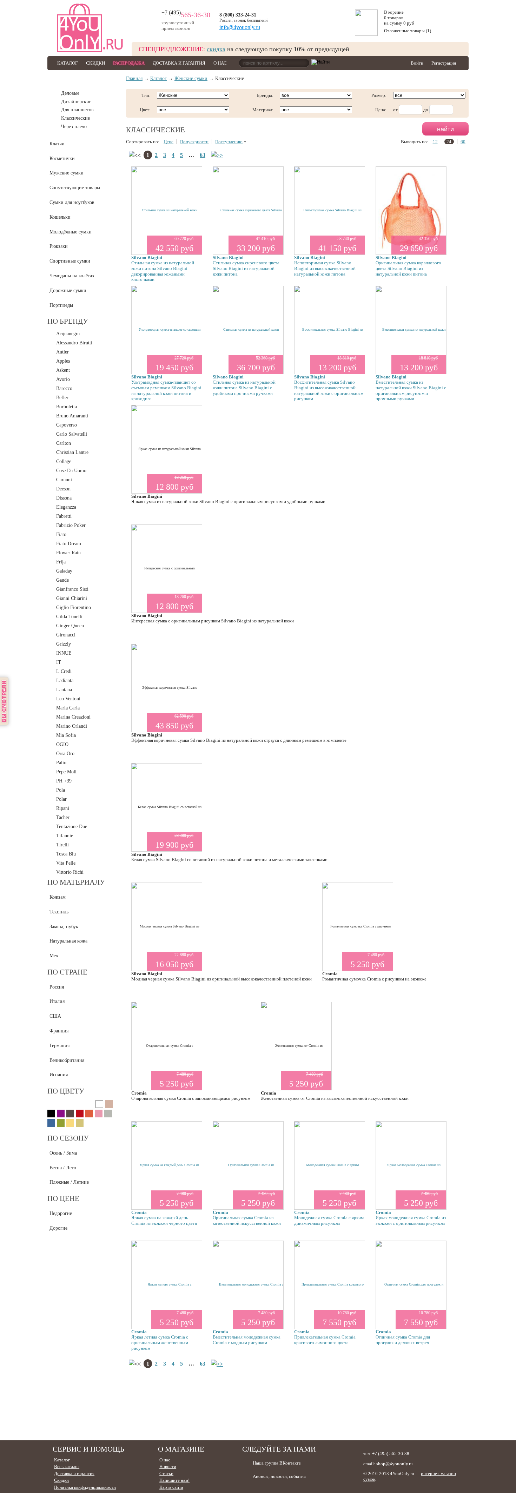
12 (435, 141)
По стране (67, 972)
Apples (63, 361)
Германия (59, 1045)
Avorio (63, 379)
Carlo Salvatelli (71, 434)
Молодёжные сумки (70, 231)
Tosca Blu (66, 854)
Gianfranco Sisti (72, 589)
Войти (417, 63)
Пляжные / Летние (69, 1182)
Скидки (95, 63)
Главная (134, 78)
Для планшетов (77, 109)
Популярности (194, 141)
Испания (58, 1074)
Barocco (64, 388)
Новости (167, 1466)
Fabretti (64, 516)
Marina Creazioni (73, 717)
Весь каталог (66, 1466)
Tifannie (64, 835)
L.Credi (64, 671)
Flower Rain (68, 552)
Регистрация (443, 63)
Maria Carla (68, 708)
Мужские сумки (66, 173)
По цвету (65, 1091)
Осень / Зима (63, 1153)
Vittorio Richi (70, 872)
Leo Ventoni (68, 698)
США (55, 1016)
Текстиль (58, 911)
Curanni (64, 479)
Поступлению (229, 141)
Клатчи (57, 143)
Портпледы (61, 305)
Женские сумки (65, 81)
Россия (56, 987)
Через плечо (74, 126)
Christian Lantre (72, 452)
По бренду (67, 321)
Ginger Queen (70, 625)
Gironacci (65, 635)
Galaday (64, 571)
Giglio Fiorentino (73, 607)
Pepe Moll (66, 771)
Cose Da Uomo (71, 470)
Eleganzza (66, 507)
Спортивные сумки (69, 261)
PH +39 (64, 781)
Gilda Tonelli (69, 616)
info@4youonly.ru (239, 27)
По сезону (68, 1138)
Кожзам (57, 897)
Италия (57, 1001)
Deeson (63, 488)
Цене (168, 141)
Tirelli (62, 844)
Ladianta (64, 680)
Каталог (67, 63)
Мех (53, 955)
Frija (61, 561)
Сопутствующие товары (74, 187)
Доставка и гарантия (179, 63)
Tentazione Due (71, 826)
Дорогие (58, 1228)
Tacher (63, 817)
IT (58, 662)
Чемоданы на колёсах (71, 275)
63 (202, 155)
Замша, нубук (63, 926)
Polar (61, 799)
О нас (220, 63)
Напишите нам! (174, 1480)
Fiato (61, 534)
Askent (63, 370)
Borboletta (66, 406)
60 (463, 141)
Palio (61, 762)
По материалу (76, 882)
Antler (62, 352)
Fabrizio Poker (71, 525)
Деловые (70, 93)
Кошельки (60, 217)
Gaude (62, 580)
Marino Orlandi (71, 726)
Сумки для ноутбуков (71, 202)
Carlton (63, 443)
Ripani (62, 808)
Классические (75, 118)
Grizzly (63, 644)
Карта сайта (171, 1487)
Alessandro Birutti (74, 342)
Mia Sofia (66, 735)
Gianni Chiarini (71, 598)
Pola (60, 790)
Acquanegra (68, 333)
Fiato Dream (68, 543)
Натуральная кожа (68, 941)
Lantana (64, 689)
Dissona (64, 498)
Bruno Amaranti (72, 415)
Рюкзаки (58, 246)
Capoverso (66, 425)
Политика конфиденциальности (85, 1487)
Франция (58, 1030)
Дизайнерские (76, 101)
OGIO (62, 744)
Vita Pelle (65, 863)
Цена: (380, 109)
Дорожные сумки (67, 290)
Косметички (62, 158)
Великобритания (66, 1060)
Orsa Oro (65, 753)
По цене (63, 1198)
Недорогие (60, 1213)
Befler (62, 397)
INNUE (64, 653)
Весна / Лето (62, 1167)
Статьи (166, 1473)
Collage (63, 461)
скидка (216, 49)
